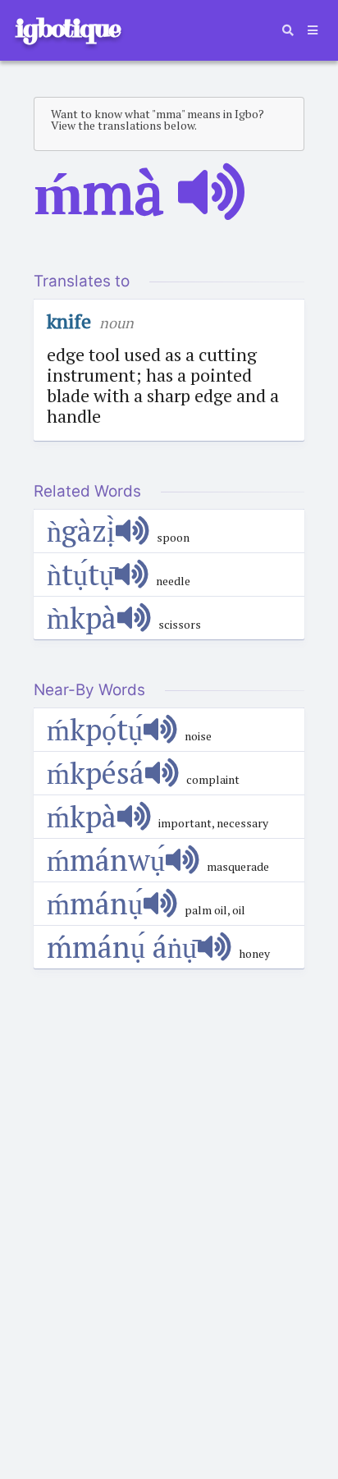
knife (69, 321)
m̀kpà (81, 617)
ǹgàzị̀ (81, 530)
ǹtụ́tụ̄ (80, 574)
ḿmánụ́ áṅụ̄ (122, 946)
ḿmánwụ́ (106, 859)
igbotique (67, 28)
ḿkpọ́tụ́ (95, 729)
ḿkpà (81, 816)
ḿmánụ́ (95, 903)
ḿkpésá (95, 772)
